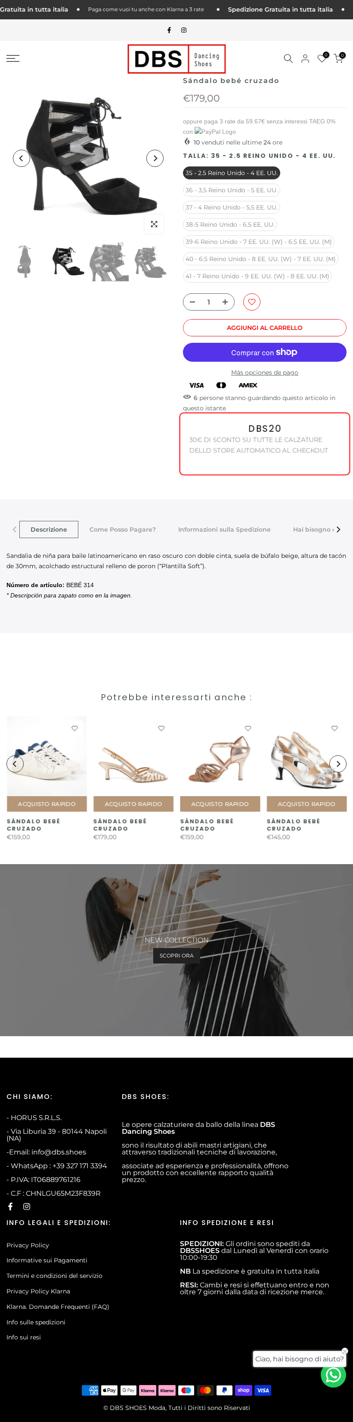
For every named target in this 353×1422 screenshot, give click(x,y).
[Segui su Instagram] (184, 30)
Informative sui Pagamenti (46, 1260)
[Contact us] (333, 1375)
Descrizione (49, 529)
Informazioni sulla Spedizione (224, 529)
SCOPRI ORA (177, 955)
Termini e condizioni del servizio (54, 1276)
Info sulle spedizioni (35, 1322)
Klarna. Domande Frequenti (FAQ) (57, 1307)
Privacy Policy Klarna (38, 1291)
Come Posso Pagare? (123, 529)
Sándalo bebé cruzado (33, 825)
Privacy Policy (27, 1245)
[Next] (155, 158)
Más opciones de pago (264, 372)
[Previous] (21, 158)
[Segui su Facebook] (169, 30)
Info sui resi (23, 1337)
